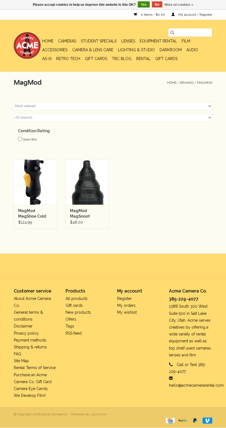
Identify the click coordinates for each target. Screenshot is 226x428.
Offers (71, 319)
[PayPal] (182, 420)
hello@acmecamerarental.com (196, 385)
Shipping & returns (30, 347)
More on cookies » (179, 5)
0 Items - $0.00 (153, 15)
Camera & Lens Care (92, 50)
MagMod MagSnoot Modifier (80, 213)
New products (78, 312)
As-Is (47, 58)
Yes (144, 5)
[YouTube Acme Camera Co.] (118, 266)
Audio (192, 50)
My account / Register (194, 15)
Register (124, 298)
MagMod (204, 83)
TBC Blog (121, 58)
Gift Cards (166, 58)
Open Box (30, 139)
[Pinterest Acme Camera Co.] (108, 266)
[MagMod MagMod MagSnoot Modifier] (87, 182)
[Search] (172, 32)
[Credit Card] (169, 420)
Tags (70, 326)
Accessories (55, 50)
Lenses (128, 41)
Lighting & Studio (136, 50)
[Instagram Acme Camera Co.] (127, 266)
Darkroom (171, 50)
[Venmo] (206, 420)
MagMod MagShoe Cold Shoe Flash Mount (35, 213)
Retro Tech (68, 58)
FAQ (17, 354)
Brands (186, 83)
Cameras (67, 41)
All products (77, 298)
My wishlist (127, 312)
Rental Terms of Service (35, 367)
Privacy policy (26, 333)
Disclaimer (23, 326)
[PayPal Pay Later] (194, 420)
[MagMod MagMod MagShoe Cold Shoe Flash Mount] (35, 182)
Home (47, 41)
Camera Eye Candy (31, 388)
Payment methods (30, 340)
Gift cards (96, 58)
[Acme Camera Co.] (27, 45)
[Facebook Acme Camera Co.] (98, 266)
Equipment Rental (158, 41)
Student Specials (99, 41)
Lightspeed (98, 414)
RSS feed (74, 333)
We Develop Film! (30, 395)
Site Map (21, 361)
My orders (126, 305)
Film (186, 41)
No (157, 5)
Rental (143, 58)
